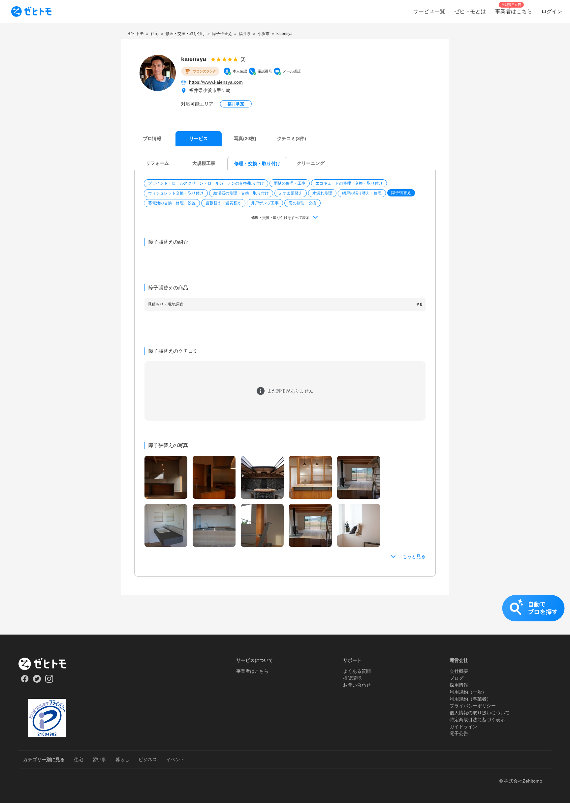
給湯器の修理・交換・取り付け (241, 193)
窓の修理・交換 (302, 203)
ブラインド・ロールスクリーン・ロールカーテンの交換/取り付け (206, 183)
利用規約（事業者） (470, 698)
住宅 (78, 759)
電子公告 (459, 733)
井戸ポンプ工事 (265, 203)
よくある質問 (357, 671)
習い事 (99, 759)
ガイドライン (463, 726)
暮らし (122, 759)
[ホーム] (47, 664)
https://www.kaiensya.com (216, 82)
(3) (242, 59)
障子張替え (401, 193)
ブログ (456, 678)
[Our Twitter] (37, 681)
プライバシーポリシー (473, 705)
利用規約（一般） (468, 692)
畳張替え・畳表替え (223, 203)
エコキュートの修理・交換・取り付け (349, 183)
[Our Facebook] (24, 681)
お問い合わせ (357, 685)
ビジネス (148, 759)
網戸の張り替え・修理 (362, 193)
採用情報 (459, 685)
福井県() (236, 104)
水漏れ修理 (322, 193)
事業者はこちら (252, 671)
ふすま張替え (290, 193)
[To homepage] (31, 11)
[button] (206, 183)
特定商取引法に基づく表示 (477, 719)
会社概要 (459, 671)
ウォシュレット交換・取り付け (176, 193)
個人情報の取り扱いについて (480, 712)
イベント (175, 759)
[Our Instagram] (49, 681)
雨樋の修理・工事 (289, 183)
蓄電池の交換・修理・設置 (172, 203)
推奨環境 (352, 678)
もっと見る (414, 556)
